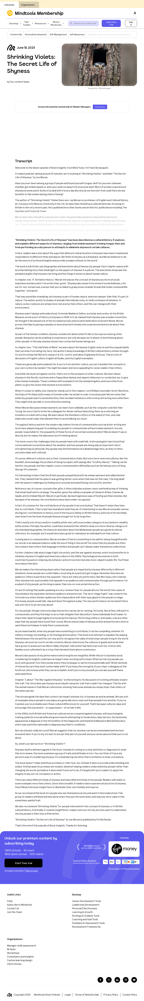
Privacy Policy (114, 869)
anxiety (123, 717)
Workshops (13, 953)
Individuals (9, 5)
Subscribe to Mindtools (19, 904)
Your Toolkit (26, 23)
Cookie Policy (129, 994)
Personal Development (36, 34)
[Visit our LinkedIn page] (117, 980)
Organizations (28, 5)
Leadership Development (85, 904)
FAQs (10, 901)
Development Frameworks (86, 926)
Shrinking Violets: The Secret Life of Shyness (31, 63)
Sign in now (32, 870)
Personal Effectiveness (84, 908)
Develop (13, 23)
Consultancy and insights (20, 956)
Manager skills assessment (21, 945)
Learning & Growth (82, 912)
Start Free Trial (111, 23)
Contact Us (13, 908)
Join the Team (14, 912)
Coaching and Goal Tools (85, 919)
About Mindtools (56, 23)
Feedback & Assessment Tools (88, 923)
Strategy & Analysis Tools (85, 915)
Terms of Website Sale (87, 994)
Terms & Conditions (132, 869)
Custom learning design (19, 960)
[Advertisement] (72, 135)
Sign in (131, 23)
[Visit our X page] (109, 980)
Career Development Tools (86, 901)
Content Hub (16, 34)
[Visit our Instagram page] (126, 980)
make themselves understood (109, 546)
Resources (40, 23)
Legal (68, 994)
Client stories (14, 964)
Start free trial (23, 863)
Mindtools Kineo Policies (47, 994)
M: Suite (11, 949)
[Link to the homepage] (35, 13)
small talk (83, 441)
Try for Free (100, 107)
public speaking (46, 590)
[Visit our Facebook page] (100, 980)
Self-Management (58, 34)
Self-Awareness (77, 34)
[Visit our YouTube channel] (134, 980)
